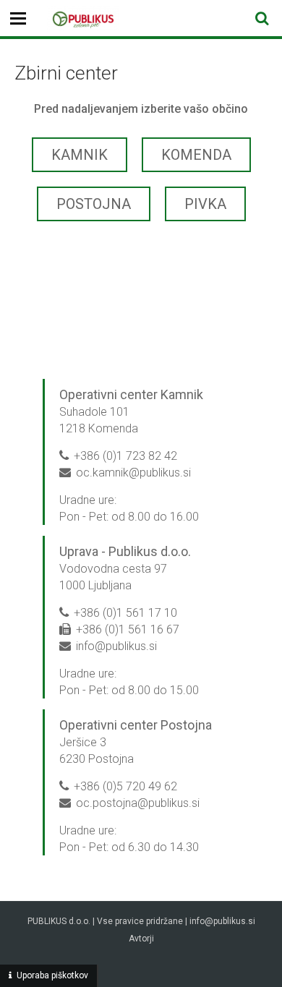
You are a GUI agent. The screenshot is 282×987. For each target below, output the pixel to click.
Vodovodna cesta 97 (114, 569)
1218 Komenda (98, 428)
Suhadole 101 (94, 412)
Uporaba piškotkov (52, 975)
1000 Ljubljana (95, 585)
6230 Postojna (96, 759)
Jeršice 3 (82, 742)
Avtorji (141, 938)
